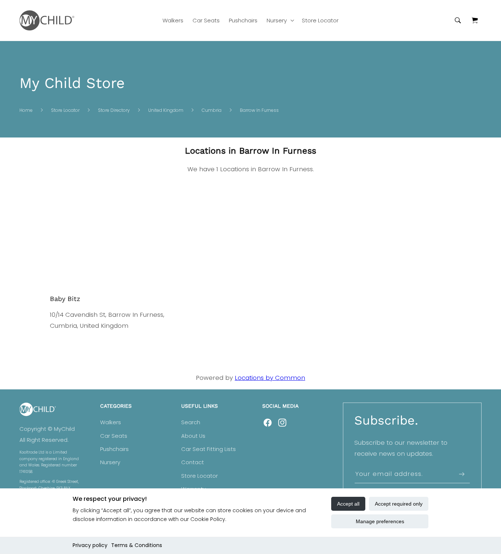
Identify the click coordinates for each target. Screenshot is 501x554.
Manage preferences (380, 521)
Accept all (348, 504)
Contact (192, 462)
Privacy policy (90, 545)
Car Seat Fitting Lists (208, 449)
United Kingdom (165, 110)
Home (26, 110)
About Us (193, 436)
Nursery (110, 462)
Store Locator (65, 110)
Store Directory (114, 110)
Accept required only (399, 504)
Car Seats (113, 436)
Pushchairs (114, 449)
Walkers (110, 422)
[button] (279, 20)
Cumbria (212, 110)
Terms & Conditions (136, 545)
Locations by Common (270, 377)
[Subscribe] (461, 474)
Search (190, 422)
